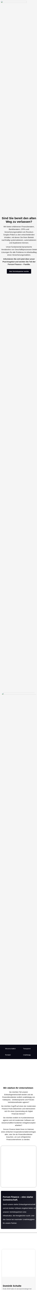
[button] (34, 3)
